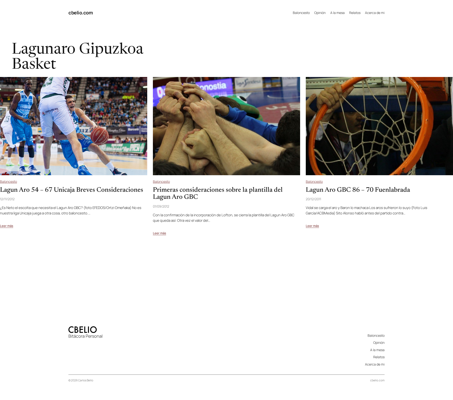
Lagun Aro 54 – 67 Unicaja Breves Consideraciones (71, 190)
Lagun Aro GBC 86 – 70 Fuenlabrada (358, 190)
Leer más (6, 226)
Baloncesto (8, 181)
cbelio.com (80, 12)
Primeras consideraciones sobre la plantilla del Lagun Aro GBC (218, 194)
